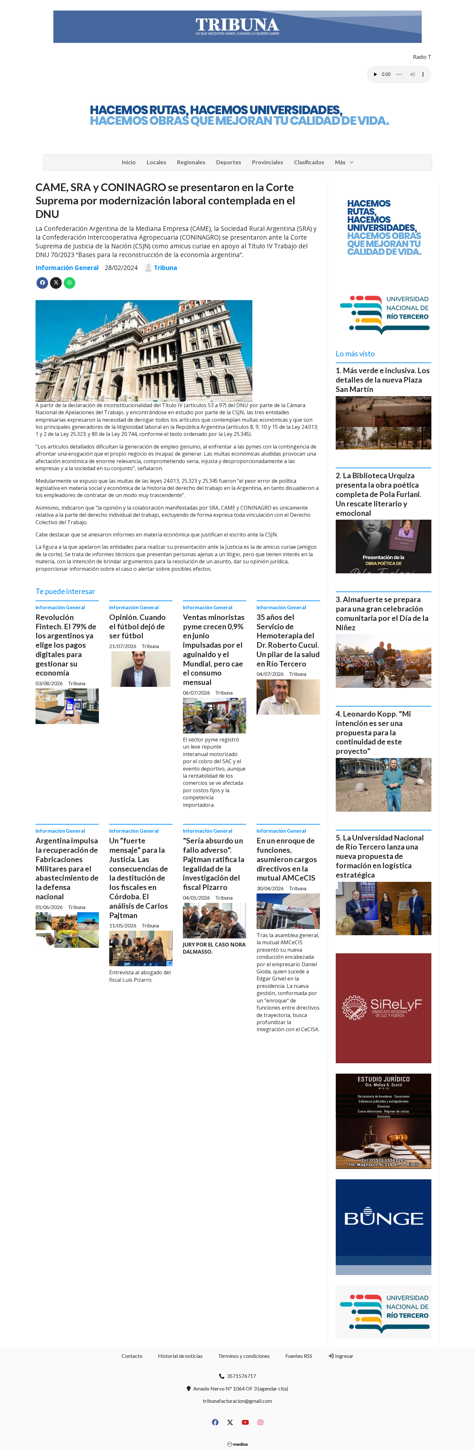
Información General (67, 267)
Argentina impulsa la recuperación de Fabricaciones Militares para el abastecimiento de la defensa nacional (67, 868)
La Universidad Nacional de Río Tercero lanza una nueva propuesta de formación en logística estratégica (380, 856)
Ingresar (344, 1356)
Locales (156, 162)
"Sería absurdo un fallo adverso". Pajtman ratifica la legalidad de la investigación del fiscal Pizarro (213, 864)
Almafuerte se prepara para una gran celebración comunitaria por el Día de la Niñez (382, 613)
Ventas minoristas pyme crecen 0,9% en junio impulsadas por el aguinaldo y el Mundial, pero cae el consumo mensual (214, 649)
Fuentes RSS (298, 1356)
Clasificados (309, 162)
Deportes (228, 162)
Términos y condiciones (244, 1356)
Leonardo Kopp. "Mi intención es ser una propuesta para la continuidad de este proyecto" (373, 732)
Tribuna (165, 267)
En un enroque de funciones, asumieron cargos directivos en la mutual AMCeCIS (287, 859)
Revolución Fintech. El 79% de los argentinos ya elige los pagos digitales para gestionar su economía (66, 644)
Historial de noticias (180, 1356)
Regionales (191, 162)
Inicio (128, 162)
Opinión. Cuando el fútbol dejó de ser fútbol (137, 626)
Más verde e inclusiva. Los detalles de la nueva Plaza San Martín (383, 380)
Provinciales (267, 162)
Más (340, 162)
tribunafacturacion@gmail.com (237, 1401)
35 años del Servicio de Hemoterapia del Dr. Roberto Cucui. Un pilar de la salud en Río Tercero (288, 640)
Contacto (131, 1356)
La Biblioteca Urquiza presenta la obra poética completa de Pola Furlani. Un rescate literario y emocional (378, 494)
